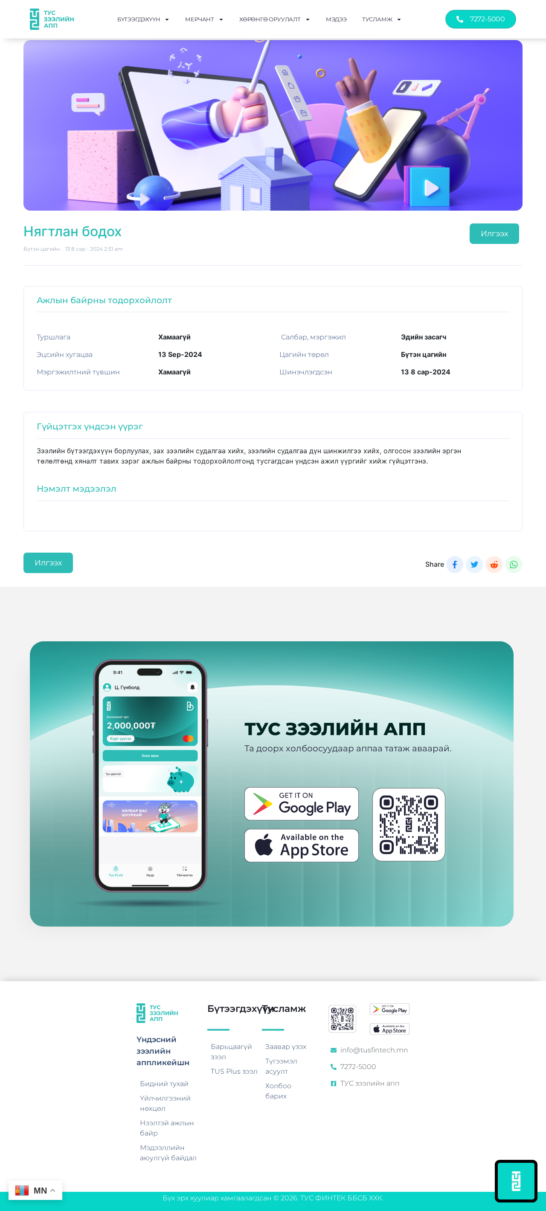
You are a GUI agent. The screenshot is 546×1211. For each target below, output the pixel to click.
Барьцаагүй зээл (231, 1052)
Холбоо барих (278, 1091)
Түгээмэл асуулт (281, 1066)
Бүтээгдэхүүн (138, 19)
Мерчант (199, 19)
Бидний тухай (164, 1084)
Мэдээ (336, 19)
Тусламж (377, 19)
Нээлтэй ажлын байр (167, 1128)
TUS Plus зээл (234, 1071)
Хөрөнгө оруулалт (270, 19)
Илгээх (494, 233)
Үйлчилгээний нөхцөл (165, 1103)
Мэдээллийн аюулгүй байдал (168, 1153)
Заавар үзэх (285, 1047)
